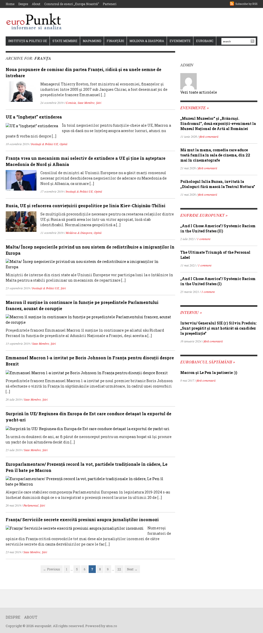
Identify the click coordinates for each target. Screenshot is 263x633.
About (36, 4)
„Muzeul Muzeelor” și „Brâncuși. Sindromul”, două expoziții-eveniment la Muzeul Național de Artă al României (218, 123)
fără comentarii (208, 136)
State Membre (64, 41)
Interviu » (191, 312)
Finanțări (115, 41)
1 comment (203, 239)
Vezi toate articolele (198, 92)
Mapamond (92, 41)
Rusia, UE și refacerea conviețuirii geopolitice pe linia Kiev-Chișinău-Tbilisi (85, 205)
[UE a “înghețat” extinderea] (32, 125)
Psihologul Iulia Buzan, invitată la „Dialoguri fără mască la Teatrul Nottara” (217, 184)
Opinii (63, 144)
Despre (23, 4)
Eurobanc (204, 41)
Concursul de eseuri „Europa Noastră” (71, 4)
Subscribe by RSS (246, 4)
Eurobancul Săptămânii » (207, 361)
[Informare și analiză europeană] (35, 22)
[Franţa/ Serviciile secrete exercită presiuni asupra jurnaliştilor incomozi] (75, 528)
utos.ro (111, 626)
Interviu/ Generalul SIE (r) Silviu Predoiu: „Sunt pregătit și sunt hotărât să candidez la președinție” (218, 328)
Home (10, 4)
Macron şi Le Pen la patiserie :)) (208, 372)
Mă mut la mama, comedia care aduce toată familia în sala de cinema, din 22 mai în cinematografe (215, 155)
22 (119, 569)
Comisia (71, 103)
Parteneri (109, 4)
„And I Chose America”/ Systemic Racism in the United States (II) (218, 228)
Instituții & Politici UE (27, 41)
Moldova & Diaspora (146, 41)
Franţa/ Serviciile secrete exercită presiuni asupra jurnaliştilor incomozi (82, 519)
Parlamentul (30, 505)
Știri (98, 103)
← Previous (51, 569)
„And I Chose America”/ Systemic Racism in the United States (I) (218, 281)
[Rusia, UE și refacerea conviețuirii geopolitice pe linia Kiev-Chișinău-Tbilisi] (21, 221)
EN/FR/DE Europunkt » (204, 215)
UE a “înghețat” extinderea (34, 117)
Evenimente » (194, 107)
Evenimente (180, 41)
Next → (132, 569)
